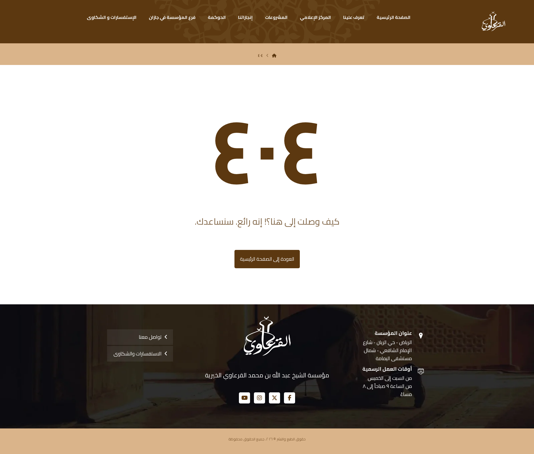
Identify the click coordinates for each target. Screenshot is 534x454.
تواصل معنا (150, 337)
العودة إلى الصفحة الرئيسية (267, 259)
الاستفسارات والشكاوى (137, 353)
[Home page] (274, 55)
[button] (289, 397)
